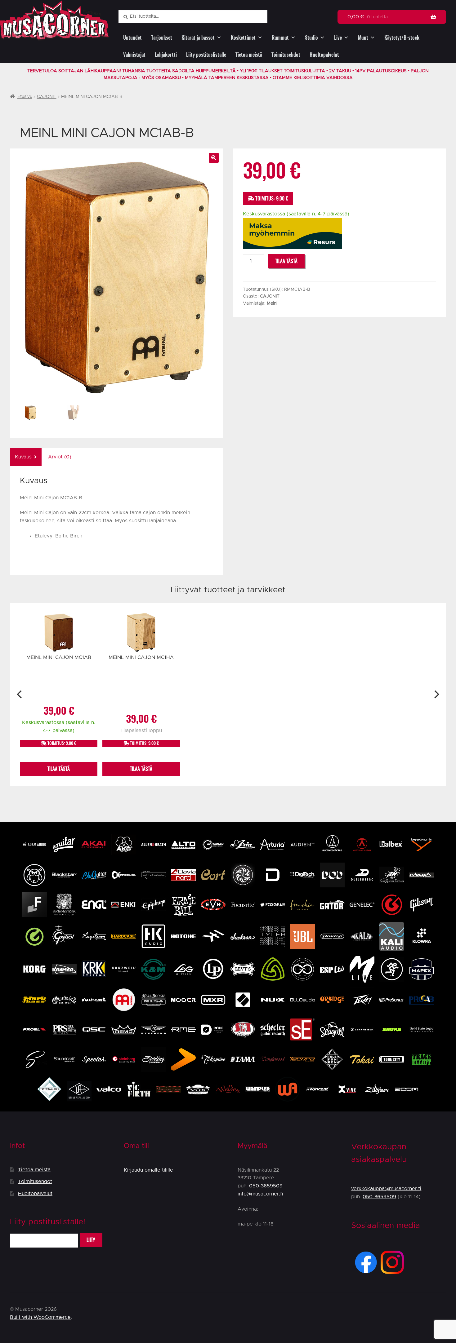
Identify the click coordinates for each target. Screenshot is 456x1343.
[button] (214, 158)
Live (338, 37)
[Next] (436, 694)
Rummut (280, 37)
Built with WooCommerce (40, 1317)
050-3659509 (266, 1185)
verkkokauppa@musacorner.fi (386, 1188)
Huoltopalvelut (324, 54)
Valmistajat (134, 54)
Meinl (272, 303)
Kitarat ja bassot (198, 37)
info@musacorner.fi (260, 1193)
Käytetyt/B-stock (401, 37)
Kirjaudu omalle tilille (148, 1170)
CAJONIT (46, 97)
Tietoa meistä (248, 54)
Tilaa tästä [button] (58, 769)
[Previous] (20, 694)
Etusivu (24, 97)
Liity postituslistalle (206, 54)
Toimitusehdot (285, 54)
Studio (311, 37)
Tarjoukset (161, 37)
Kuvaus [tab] (23, 456)
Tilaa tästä (286, 261)
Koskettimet (243, 37)
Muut (363, 37)
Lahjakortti (166, 54)
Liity (91, 1240)
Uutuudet (132, 37)
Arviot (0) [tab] (59, 456)
